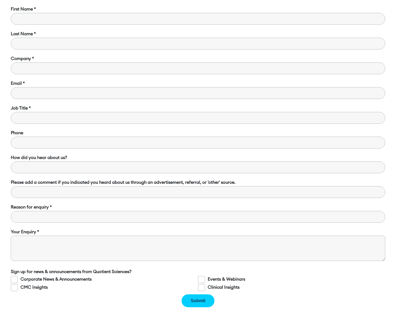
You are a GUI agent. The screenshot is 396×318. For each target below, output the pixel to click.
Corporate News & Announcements (56, 279)
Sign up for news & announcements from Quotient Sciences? (71, 272)
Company (21, 58)
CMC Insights (34, 287)
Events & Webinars (226, 279)
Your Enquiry (23, 232)
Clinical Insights (223, 287)
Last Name (22, 34)
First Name (22, 9)
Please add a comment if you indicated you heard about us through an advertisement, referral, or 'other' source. (123, 182)
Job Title (19, 108)
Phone (17, 133)
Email (16, 83)
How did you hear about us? (39, 158)
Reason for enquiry (30, 207)
